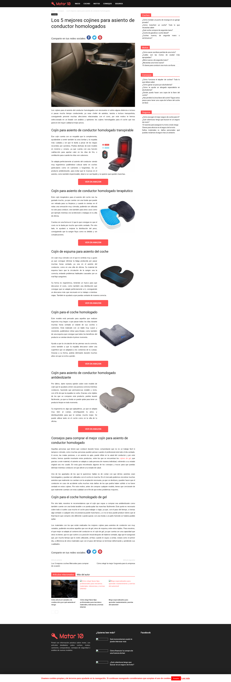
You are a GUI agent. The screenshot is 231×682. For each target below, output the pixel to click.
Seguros (119, 3)
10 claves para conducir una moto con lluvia (158, 65)
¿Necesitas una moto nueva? (153, 63)
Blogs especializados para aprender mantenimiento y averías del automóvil (121, 602)
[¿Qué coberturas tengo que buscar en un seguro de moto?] (102, 665)
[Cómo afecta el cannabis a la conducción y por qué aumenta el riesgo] (64, 589)
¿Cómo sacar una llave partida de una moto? (159, 52)
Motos (96, 3)
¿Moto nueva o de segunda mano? (155, 60)
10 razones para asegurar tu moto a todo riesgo (160, 125)
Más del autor (83, 574)
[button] (177, 3)
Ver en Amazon (93, 182)
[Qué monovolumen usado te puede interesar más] (102, 642)
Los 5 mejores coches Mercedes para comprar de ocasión (70, 564)
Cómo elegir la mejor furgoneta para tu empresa (116, 563)
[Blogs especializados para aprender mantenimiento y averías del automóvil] (122, 589)
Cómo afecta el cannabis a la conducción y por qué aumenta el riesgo (63, 602)
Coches (86, 3)
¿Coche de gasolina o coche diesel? (155, 33)
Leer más (185, 678)
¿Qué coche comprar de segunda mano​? (157, 30)
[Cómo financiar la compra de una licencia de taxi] (102, 654)
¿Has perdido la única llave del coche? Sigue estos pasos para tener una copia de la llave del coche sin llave (161, 100)
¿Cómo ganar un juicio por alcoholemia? (157, 85)
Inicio (77, 3)
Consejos (107, 3)
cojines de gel (125, 458)
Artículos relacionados (63, 574)
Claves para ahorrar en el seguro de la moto (158, 127)
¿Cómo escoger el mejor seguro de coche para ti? (161, 117)
